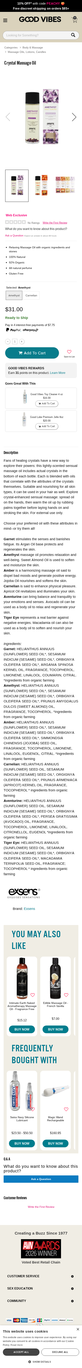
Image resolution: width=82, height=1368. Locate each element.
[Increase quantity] (21, 341)
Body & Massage (33, 47)
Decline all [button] (60, 1352)
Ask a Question (14, 235)
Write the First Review (55, 222)
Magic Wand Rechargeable (55, 1118)
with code (40, 3)
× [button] (77, 1329)
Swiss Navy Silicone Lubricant (22, 1118)
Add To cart (35, 352)
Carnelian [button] (31, 295)
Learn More (57, 373)
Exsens (29, 908)
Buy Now (21, 1029)
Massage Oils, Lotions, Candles (27, 52)
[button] (5, 20)
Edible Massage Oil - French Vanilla (55, 1004)
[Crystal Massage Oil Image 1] (41, 117)
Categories (11, 47)
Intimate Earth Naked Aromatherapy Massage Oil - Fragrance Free (22, 1006)
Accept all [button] (21, 1352)
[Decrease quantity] (7, 341)
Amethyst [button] (14, 295)
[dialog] (41, 1346)
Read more (16, 1344)
